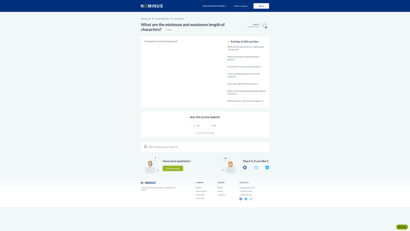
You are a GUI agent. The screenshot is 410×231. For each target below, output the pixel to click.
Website (198, 188)
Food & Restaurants (162, 19)
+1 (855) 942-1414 (245, 195)
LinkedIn (267, 167)
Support (256, 24)
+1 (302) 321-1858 (245, 191)
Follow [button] (169, 30)
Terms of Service (201, 191)
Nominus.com (146, 19)
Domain (220, 188)
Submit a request (241, 6)
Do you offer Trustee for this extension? (244, 66)
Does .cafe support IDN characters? (242, 84)
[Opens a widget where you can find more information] (402, 227)
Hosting (220, 191)
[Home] (152, 6)
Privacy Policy (200, 195)
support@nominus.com (247, 188)
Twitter (256, 167)
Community (221, 195)
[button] (196, 125)
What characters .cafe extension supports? (245, 101)
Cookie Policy (200, 198)
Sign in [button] (261, 6)
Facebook (245, 167)
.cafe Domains (178, 19)
